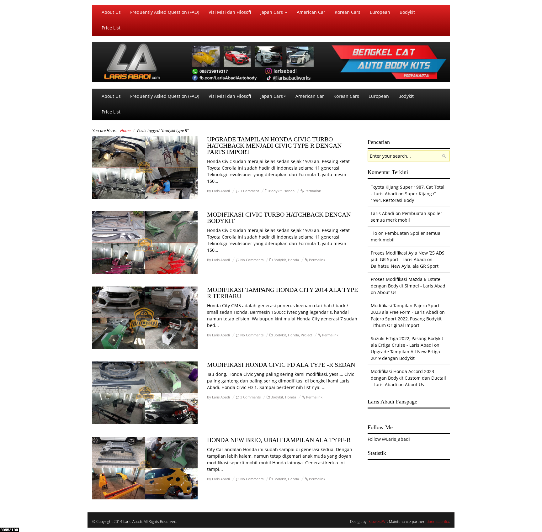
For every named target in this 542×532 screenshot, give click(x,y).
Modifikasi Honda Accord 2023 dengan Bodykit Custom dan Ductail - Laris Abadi (408, 377)
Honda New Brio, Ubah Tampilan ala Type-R (279, 439)
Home (125, 130)
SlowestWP (378, 521)
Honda (289, 190)
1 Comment (249, 190)
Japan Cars (272, 12)
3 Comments (250, 397)
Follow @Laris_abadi (389, 439)
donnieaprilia (438, 521)
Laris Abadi (221, 190)
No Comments (251, 259)
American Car (311, 12)
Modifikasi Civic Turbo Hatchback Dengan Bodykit (279, 217)
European (380, 12)
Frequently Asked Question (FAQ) (164, 12)
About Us (111, 12)
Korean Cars (347, 12)
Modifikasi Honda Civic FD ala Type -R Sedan (281, 364)
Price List (111, 28)
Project (306, 335)
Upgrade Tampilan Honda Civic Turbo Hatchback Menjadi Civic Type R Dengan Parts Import (274, 145)
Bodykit (407, 12)
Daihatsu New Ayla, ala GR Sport (404, 266)
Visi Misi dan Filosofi (230, 12)
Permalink (313, 190)
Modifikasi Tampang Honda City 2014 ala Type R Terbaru (282, 292)
